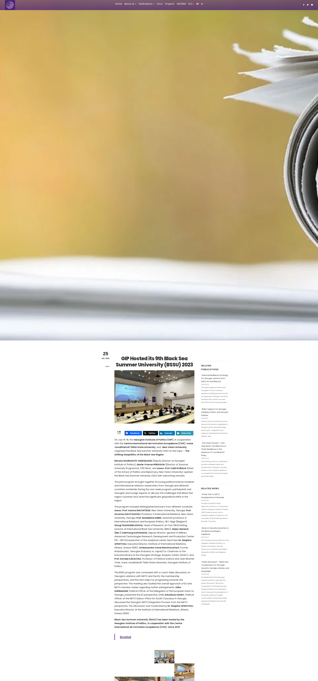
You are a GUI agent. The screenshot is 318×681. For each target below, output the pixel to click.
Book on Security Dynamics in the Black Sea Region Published (215, 531)
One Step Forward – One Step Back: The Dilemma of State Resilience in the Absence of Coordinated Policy (213, 449)
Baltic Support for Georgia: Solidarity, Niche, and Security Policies (214, 412)
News (107, 366)
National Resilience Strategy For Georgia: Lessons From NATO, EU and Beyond (214, 378)
